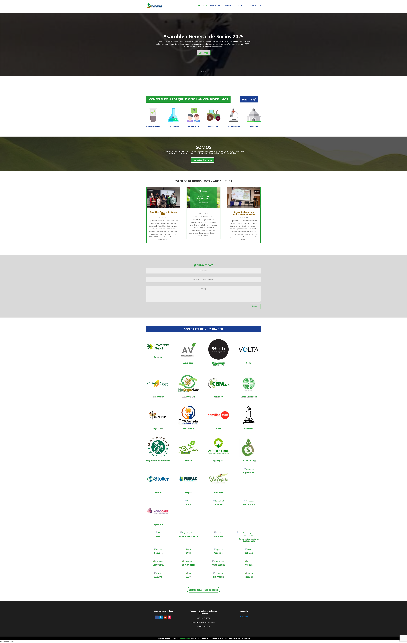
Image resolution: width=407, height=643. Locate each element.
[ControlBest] (219, 501)
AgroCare (158, 524)
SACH (188, 553)
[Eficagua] (249, 573)
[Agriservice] (249, 469)
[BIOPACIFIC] (219, 573)
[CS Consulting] (249, 447)
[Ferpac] (188, 479)
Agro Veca (188, 363)
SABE (218, 428)
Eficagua (249, 577)
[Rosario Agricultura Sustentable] (249, 534)
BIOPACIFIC (218, 577)
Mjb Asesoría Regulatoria (218, 364)
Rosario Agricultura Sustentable (249, 540)
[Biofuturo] (219, 479)
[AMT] (188, 573)
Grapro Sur (158, 396)
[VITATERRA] (158, 561)
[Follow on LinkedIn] (161, 617)
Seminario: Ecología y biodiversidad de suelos (244, 213)
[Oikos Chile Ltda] (249, 383)
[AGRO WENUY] (219, 561)
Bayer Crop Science (188, 536)
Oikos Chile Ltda (249, 396)
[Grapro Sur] (158, 383)
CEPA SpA (218, 396)
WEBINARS (241, 5)
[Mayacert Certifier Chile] (158, 447)
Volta (249, 363)
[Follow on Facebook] (157, 617)
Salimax (249, 553)
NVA (158, 536)
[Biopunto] (158, 549)
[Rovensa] (158, 346)
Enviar (255, 306)
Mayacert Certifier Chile (158, 460)
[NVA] (158, 533)
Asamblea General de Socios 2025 (203, 36)
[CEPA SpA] (219, 383)
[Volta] (249, 349)
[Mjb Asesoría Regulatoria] (219, 349)
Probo (188, 504)
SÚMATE (247, 99)
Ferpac (188, 492)
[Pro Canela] (188, 415)
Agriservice (248, 472)
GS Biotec (248, 428)
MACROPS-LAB (188, 396)
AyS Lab (249, 565)
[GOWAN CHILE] (188, 561)
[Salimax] (249, 549)
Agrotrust (219, 553)
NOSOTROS (228, 5)
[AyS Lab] (249, 561)
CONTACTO (252, 5)
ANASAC (158, 577)
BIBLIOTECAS (215, 5)
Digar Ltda (158, 428)
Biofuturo (218, 492)
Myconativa (249, 504)
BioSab (188, 460)
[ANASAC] (158, 573)
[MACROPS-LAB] (188, 383)
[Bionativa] (219, 533)
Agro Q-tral (218, 460)
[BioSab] (188, 447)
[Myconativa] (249, 501)
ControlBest (218, 504)
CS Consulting (249, 460)
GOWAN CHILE (188, 565)
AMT (188, 577)
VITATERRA (158, 565)
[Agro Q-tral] (219, 447)
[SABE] (219, 415)
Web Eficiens (185, 638)
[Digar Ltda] (158, 415)
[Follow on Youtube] (165, 617)
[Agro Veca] (188, 349)
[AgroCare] (158, 511)
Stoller (158, 492)
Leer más (203, 52)
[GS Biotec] (249, 415)
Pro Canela (188, 428)
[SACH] (188, 549)
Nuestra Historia (202, 159)
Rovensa (158, 357)
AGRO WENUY (218, 565)
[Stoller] (158, 479)
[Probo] (188, 501)
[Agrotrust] (219, 549)
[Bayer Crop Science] (188, 533)
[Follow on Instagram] (169, 617)
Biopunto (158, 553)
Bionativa (218, 536)
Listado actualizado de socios (203, 589)
